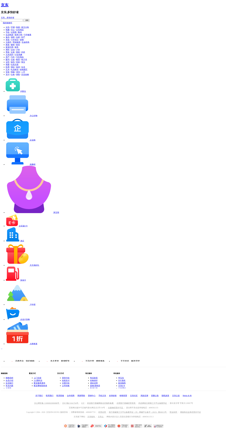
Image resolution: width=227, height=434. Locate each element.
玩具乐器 (14, 65)
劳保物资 (16, 42)
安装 (7, 72)
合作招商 (70, 396)
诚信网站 (96, 426)
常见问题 (9, 386)
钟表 (18, 62)
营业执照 (174, 412)
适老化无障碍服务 (148, 426)
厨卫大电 (25, 27)
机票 (7, 67)
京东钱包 (91, 417)
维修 (13, 72)
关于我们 (39, 396)
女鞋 (7, 62)
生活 (23, 67)
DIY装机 (121, 380)
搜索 (26, 20)
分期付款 (66, 383)
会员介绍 (9, 380)
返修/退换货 (95, 386)
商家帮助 (81, 396)
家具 (18, 45)
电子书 (24, 60)
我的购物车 (7, 23)
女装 (13, 52)
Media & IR (187, 396)
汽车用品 (20, 57)
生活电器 (9, 35)
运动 (13, 50)
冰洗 (7, 27)
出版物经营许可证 (116, 408)
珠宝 (23, 62)
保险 (18, 74)
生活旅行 (9, 383)
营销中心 (92, 396)
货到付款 (66, 378)
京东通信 (122, 388)
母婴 (7, 65)
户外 (18, 50)
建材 (13, 45)
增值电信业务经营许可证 (190, 412)
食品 (7, 37)
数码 (20, 32)
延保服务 (122, 383)
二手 (23, 72)
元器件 (8, 42)
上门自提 (37, 378)
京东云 (101, 417)
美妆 (7, 40)
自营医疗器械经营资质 (126, 403)
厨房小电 (18, 35)
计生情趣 (18, 55)
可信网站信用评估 (69, 426)
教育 (18, 60)
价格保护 (94, 380)
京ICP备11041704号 (70, 403)
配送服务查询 (39, 383)
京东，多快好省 (7, 18)
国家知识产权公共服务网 (158, 426)
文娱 (13, 60)
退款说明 (94, 383)
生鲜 (18, 37)
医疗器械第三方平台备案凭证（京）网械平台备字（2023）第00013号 (138, 412)
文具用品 (20, 30)
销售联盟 (123, 396)
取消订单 (94, 388)
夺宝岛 (121, 378)
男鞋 (7, 50)
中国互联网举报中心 (110, 426)
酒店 (13, 67)
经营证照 (102, 412)
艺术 (7, 70)
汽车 (13, 57)
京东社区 (134, 396)
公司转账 (66, 386)
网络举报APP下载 (123, 426)
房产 (7, 57)
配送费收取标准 (40, 386)
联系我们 (49, 396)
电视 (18, 27)
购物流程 (9, 378)
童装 (18, 52)
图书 (7, 60)
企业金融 (25, 74)
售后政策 (94, 378)
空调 (13, 27)
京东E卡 (121, 386)
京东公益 (176, 396)
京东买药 (9, 55)
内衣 (23, 52)
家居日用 (9, 47)
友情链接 (113, 396)
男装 (7, 52)
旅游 (18, 67)
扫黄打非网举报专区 (136, 426)
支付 (7, 74)
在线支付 (66, 380)
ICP (83, 403)
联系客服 (60, 396)
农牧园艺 (23, 70)
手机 (7, 32)
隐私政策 (165, 396)
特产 (23, 37)
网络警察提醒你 (83, 426)
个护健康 (27, 35)
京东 (5, 5)
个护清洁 (14, 40)
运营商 (14, 32)
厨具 (16, 47)
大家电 (8, 388)
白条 (13, 74)
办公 (13, 30)
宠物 (22, 40)
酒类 (13, 37)
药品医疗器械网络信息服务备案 (100, 403)
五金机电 (25, 42)
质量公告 (155, 396)
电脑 (7, 30)
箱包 (13, 62)
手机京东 (102, 396)
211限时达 (38, 380)
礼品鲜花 (14, 70)
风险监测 (144, 396)
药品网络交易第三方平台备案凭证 (152, 403)
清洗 (18, 72)
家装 (7, 45)
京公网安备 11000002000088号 (47, 403)
